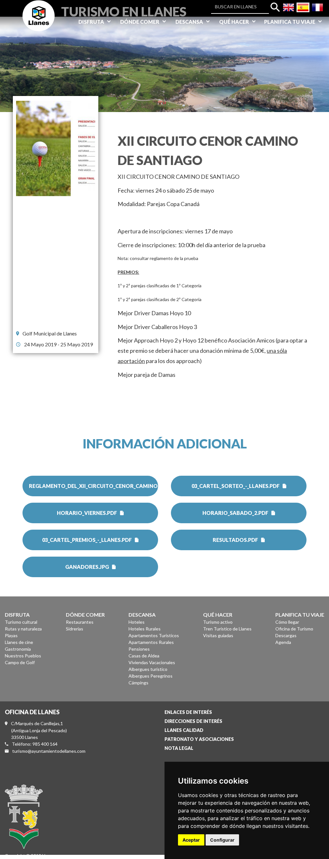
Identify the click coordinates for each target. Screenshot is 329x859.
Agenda (283, 642)
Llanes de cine (19, 642)
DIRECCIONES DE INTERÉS (193, 721)
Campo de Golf (20, 662)
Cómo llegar (287, 622)
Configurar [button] (222, 840)
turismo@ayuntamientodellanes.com (48, 751)
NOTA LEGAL (178, 748)
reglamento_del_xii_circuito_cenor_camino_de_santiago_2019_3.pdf (93, 486)
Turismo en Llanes (123, 11)
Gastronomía (18, 649)
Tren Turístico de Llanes (227, 628)
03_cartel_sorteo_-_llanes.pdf (235, 486)
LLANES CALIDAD (183, 730)
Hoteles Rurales (145, 628)
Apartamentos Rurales (151, 642)
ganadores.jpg (87, 567)
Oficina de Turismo (294, 628)
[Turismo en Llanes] (38, 23)
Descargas (286, 635)
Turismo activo (218, 622)
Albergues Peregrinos (151, 676)
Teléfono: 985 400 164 (35, 744)
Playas (11, 635)
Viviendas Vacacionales (152, 662)
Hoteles (137, 622)
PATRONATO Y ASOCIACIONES (199, 739)
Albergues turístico (148, 669)
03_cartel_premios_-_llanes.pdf (87, 540)
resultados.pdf (235, 540)
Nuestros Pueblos (23, 655)
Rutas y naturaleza (23, 628)
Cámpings (138, 682)
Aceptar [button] (191, 840)
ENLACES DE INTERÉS (188, 712)
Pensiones (139, 649)
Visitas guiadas (218, 635)
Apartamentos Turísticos (154, 635)
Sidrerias (74, 628)
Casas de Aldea (144, 655)
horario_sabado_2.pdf (235, 513)
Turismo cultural (21, 622)
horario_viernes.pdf (87, 513)
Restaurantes (79, 622)
